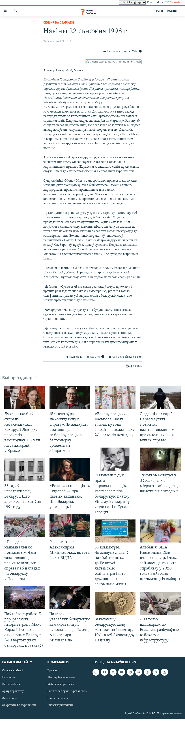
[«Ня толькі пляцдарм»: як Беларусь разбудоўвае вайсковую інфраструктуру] (160, 603)
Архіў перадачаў (13, 691)
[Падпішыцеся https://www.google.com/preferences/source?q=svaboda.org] (95, 672)
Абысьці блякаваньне (61, 677)
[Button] (111, 51)
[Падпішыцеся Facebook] (104, 672)
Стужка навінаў (12, 670)
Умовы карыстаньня (60, 705)
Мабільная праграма (60, 684)
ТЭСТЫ (158, 10)
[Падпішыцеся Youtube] (121, 672)
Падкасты (8, 677)
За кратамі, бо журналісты (19, 705)
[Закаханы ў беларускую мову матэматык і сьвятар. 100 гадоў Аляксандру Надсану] (115, 603)
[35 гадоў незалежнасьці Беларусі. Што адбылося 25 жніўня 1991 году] (24, 469)
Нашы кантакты (57, 698)
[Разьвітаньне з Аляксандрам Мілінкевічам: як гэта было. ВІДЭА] (70, 525)
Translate (176, 2)
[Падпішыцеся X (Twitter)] (113, 672)
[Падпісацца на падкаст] (130, 672)
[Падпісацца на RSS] (164, 672)
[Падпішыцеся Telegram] (155, 672)
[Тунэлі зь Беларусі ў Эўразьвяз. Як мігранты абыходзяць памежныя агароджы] (160, 459)
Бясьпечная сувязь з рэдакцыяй (67, 691)
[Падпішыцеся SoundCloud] (138, 672)
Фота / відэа (9, 698)
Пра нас (52, 670)
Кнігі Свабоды (11, 684)
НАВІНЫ (172, 10)
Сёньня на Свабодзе (58, 22)
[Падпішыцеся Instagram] (147, 672)
